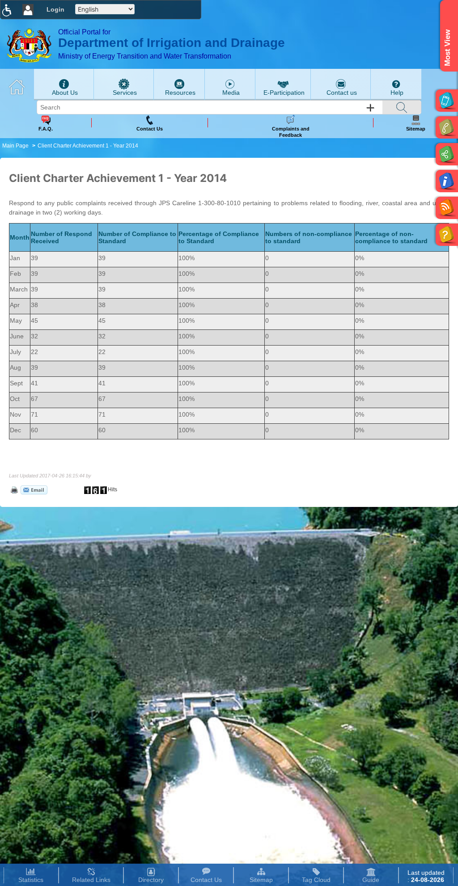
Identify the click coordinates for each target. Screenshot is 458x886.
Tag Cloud (316, 879)
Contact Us (206, 879)
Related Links (91, 879)
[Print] (13, 489)
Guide (370, 879)
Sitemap (261, 879)
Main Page (15, 146)
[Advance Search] (370, 107)
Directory (151, 879)
